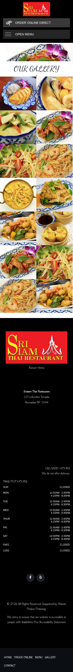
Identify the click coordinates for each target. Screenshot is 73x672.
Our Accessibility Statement (50, 622)
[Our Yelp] (40, 578)
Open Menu (24, 34)
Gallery (50, 657)
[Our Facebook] (30, 578)
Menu (39, 657)
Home (8, 657)
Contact (9, 666)
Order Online (23, 657)
